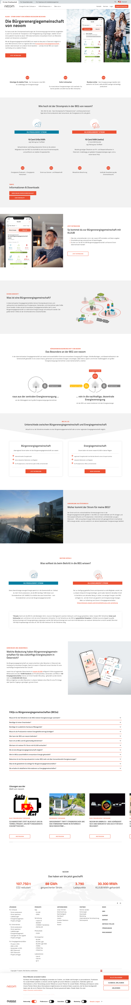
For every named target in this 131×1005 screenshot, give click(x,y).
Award (59, 924)
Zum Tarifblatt (20, 198)
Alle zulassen (116, 977)
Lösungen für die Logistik (18, 935)
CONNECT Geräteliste (42, 925)
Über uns (57, 6)
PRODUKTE (38, 907)
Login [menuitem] (111, 6)
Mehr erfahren (95, 471)
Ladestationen (39, 954)
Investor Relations (62, 920)
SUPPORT (105, 915)
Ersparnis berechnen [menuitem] (121, 6)
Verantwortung (61, 912)
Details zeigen (95, 1001)
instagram (26, 818)
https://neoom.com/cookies (32, 990)
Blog (10, 818)
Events (59, 922)
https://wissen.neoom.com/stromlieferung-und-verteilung (97, 603)
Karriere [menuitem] (105, 6)
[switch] (51, 1001)
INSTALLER (39, 927)
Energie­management (17, 933)
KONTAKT (105, 920)
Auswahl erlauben (116, 982)
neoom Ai (39, 921)
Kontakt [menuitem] (99, 6)
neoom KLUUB (37, 671)
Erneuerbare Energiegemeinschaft (47, 44)
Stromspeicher (39, 937)
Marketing (83, 916)
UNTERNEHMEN (62, 907)
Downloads (83, 914)
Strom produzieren (16, 912)
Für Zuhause (13, 910)
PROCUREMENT (107, 932)
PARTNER (83, 907)
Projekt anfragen (16, 955)
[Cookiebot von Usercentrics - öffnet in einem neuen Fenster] (11, 1001)
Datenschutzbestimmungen (37, 994)
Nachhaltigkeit (61, 914)
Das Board (60, 916)
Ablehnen (116, 988)
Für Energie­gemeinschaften (17, 941)
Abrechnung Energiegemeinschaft (23, 193)
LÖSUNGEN (12, 907)
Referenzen (53, 818)
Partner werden (84, 910)
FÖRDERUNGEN (107, 928)
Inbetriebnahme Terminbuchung (89, 918)
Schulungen (83, 912)
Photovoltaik (38, 931)
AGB (52, 994)
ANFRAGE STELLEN (108, 924)
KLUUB (38, 912)
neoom (59, 918)
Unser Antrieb (61, 910)
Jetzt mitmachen (15, 55)
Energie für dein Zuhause (27, 6)
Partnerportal (84, 920)
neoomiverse (17, 818)
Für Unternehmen (14, 924)
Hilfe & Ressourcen (44, 6)
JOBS (103, 911)
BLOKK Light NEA (41, 944)
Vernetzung (38, 918)
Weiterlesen (20, 836)
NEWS (104, 907)
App (36, 910)
